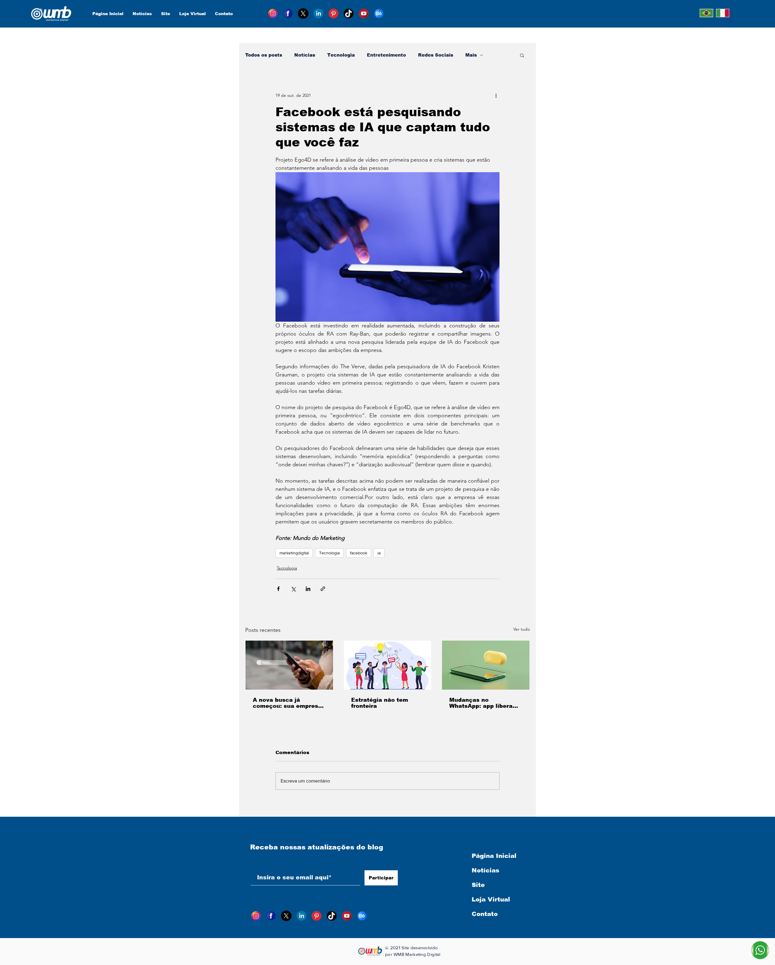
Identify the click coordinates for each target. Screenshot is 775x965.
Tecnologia (341, 54)
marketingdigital (294, 552)
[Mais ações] (496, 95)
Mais (471, 54)
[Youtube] (363, 13)
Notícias (304, 54)
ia (379, 552)
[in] (318, 13)
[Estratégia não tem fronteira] (387, 665)
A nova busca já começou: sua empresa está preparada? (287, 703)
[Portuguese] (706, 13)
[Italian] (722, 13)
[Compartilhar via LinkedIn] (308, 589)
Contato (485, 914)
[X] (303, 13)
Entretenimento (386, 54)
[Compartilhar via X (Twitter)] (293, 589)
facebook (358, 552)
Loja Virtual (491, 899)
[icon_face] (288, 13)
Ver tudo (521, 629)
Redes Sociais (435, 54)
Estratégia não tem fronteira (379, 703)
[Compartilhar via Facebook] (278, 589)
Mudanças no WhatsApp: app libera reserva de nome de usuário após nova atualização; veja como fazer (483, 703)
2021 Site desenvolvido (414, 947)
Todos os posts (263, 54)
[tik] (348, 13)
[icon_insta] (273, 13)
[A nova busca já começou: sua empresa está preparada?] (289, 665)
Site (478, 884)
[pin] (333, 13)
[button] (522, 55)
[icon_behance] (379, 13)
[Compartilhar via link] (323, 589)
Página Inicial (494, 855)
